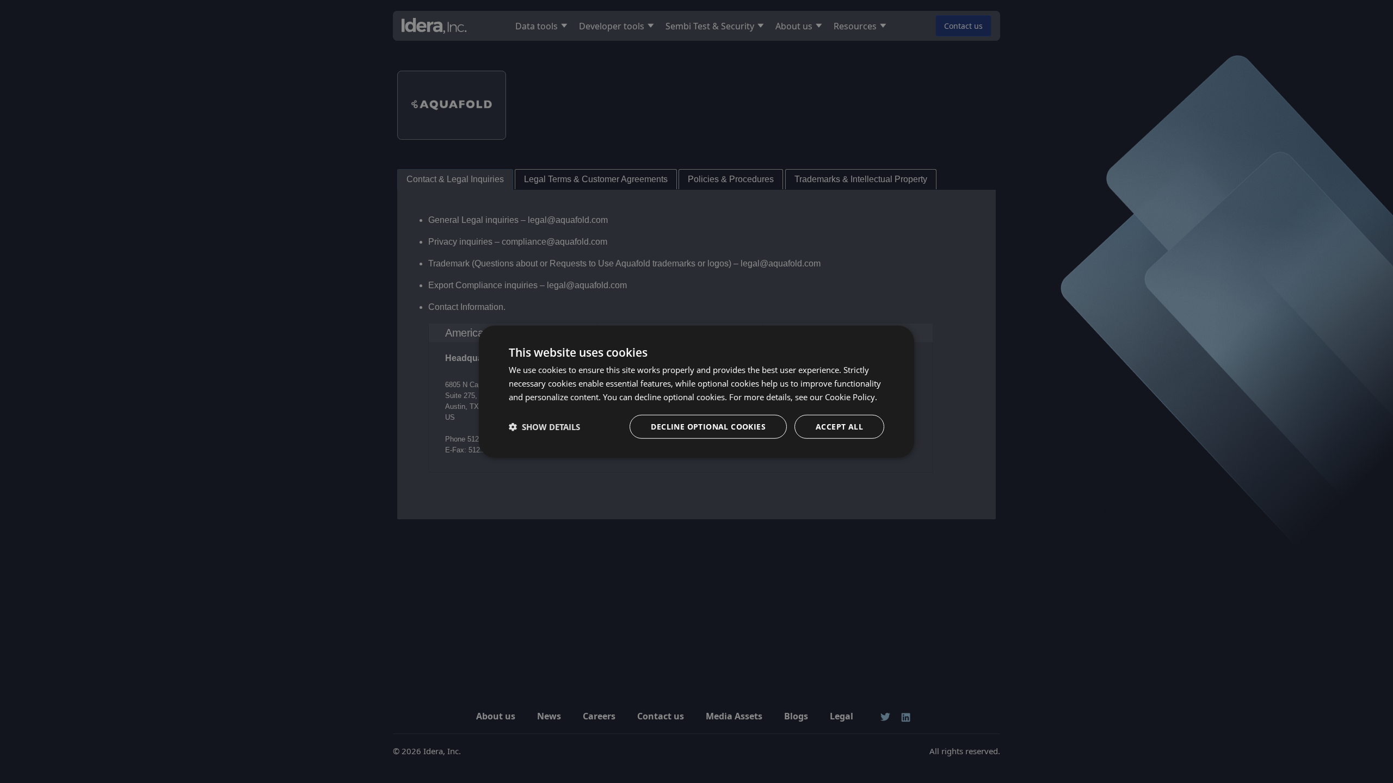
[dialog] (696, 392)
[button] (544, 426)
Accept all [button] (839, 426)
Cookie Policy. (851, 396)
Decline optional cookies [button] (708, 426)
